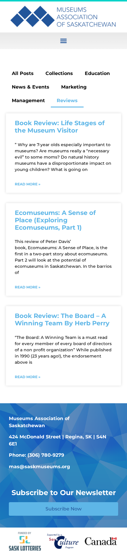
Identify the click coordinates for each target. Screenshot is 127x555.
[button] (63, 40)
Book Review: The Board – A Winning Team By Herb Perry (62, 319)
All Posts (23, 73)
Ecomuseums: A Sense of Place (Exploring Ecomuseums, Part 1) (55, 220)
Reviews (67, 100)
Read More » (27, 184)
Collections (59, 73)
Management (28, 100)
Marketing (74, 87)
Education (97, 73)
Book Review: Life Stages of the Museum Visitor (60, 126)
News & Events (30, 87)
